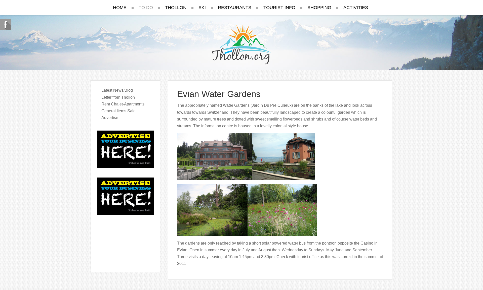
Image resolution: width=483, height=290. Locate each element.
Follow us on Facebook (5, 24)
